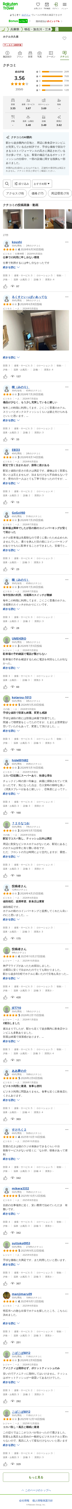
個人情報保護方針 (42, 1500)
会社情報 (24, 1500)
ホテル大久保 (10, 36)
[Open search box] (7, 184)
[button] (13, 219)
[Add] (64, 38)
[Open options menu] (67, 242)
